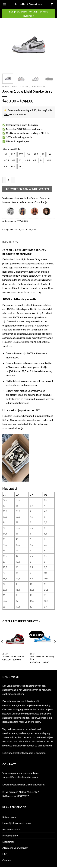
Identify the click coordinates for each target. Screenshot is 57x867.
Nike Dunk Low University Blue (42, 658)
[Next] (49, 44)
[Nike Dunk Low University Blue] (42, 638)
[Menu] (4, 4)
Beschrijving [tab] (10, 242)
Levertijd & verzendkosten (16, 823)
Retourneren (9, 816)
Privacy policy (10, 835)
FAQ (4, 853)
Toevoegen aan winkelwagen (27, 188)
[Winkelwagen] (51, 4)
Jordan (24, 86)
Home (5, 86)
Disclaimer (8, 841)
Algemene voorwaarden (15, 847)
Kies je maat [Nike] (12, 149)
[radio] (5, 154)
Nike (14, 86)
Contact (6, 860)
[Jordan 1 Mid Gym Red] (14, 638)
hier (6, 114)
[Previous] (7, 44)
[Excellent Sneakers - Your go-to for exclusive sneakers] (30, 4)
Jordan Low (38, 86)
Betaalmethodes (11, 829)
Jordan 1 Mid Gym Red (13, 656)
